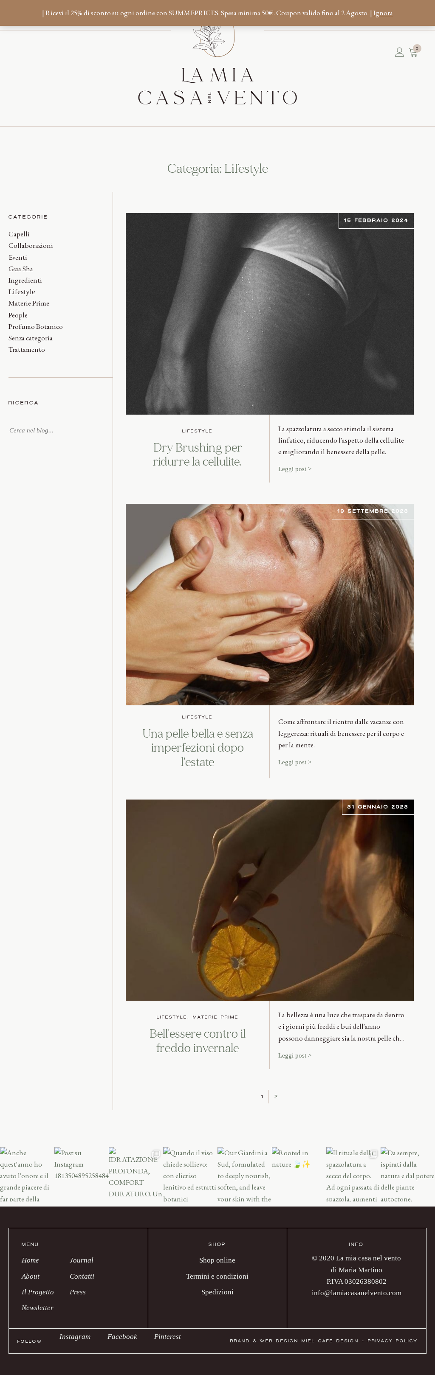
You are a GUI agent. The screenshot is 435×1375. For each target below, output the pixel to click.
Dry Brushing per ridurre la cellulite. (197, 455)
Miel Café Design (330, 1341)
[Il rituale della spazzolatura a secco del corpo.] (353, 1174)
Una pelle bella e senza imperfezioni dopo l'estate (197, 748)
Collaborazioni (30, 245)
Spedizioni (217, 1292)
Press (44, 52)
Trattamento (26, 349)
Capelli (19, 234)
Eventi (17, 257)
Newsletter (32, 52)
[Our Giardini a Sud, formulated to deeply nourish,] (245, 1174)
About (23, 52)
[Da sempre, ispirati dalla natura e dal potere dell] (408, 1174)
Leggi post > (294, 469)
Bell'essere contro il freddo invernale (198, 1041)
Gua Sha (20, 268)
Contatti (40, 52)
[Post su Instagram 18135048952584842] (81, 1174)
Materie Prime (28, 303)
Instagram (74, 1337)
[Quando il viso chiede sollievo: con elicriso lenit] (190, 1174)
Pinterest (167, 1337)
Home (19, 52)
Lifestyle (21, 292)
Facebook (122, 1337)
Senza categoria (30, 337)
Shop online (217, 1260)
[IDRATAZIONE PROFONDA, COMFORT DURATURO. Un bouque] (136, 1174)
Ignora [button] (383, 12)
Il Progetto (27, 52)
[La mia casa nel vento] (217, 57)
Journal (36, 52)
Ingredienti (25, 280)
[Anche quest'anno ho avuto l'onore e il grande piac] (27, 1174)
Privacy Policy (393, 1341)
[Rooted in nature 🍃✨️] (299, 1174)
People (18, 315)
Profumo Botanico (35, 326)
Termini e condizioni (217, 1276)
